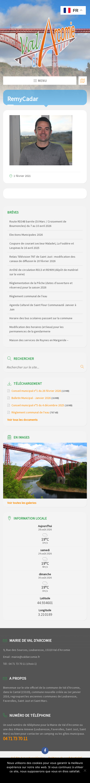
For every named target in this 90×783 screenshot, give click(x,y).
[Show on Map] (82, 80)
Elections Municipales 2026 (26, 223)
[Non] (85, 770)
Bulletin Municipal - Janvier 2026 (31, 398)
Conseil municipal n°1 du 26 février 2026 (36, 391)
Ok (45, 776)
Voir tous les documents (22, 420)
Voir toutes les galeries (21, 503)
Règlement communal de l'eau (30, 412)
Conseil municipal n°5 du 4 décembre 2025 (38, 405)
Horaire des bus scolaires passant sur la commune (40, 307)
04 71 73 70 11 (15, 738)
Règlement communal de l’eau (28, 285)
